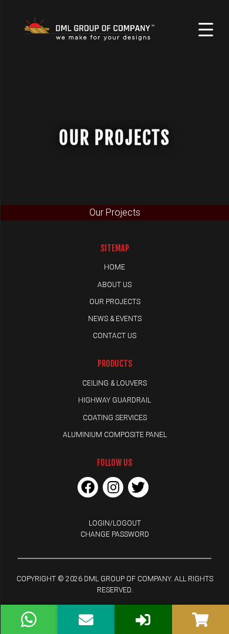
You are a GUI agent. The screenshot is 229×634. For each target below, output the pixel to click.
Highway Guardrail (114, 400)
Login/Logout (115, 523)
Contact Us (114, 336)
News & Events (115, 319)
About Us (114, 285)
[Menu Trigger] (206, 29)
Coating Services (115, 418)
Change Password (114, 534)
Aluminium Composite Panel (115, 435)
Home (114, 267)
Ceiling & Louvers (114, 383)
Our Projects (114, 302)
